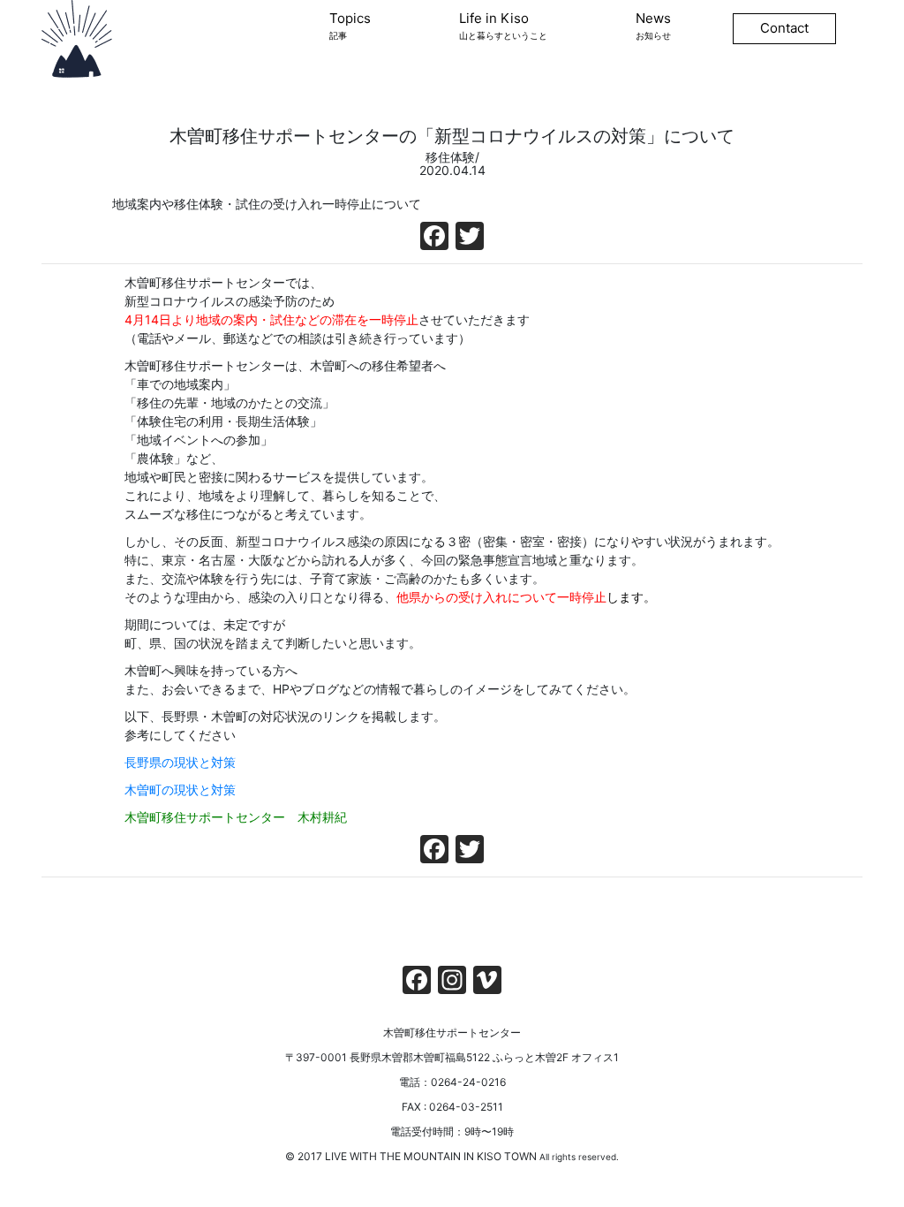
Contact (784, 27)
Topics (350, 25)
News (653, 25)
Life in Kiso (503, 25)
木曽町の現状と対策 (180, 789)
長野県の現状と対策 (180, 762)
